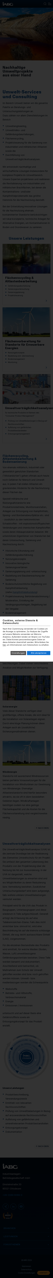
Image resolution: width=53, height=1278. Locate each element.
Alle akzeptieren (38, 653)
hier (4, 645)
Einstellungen (18, 653)
